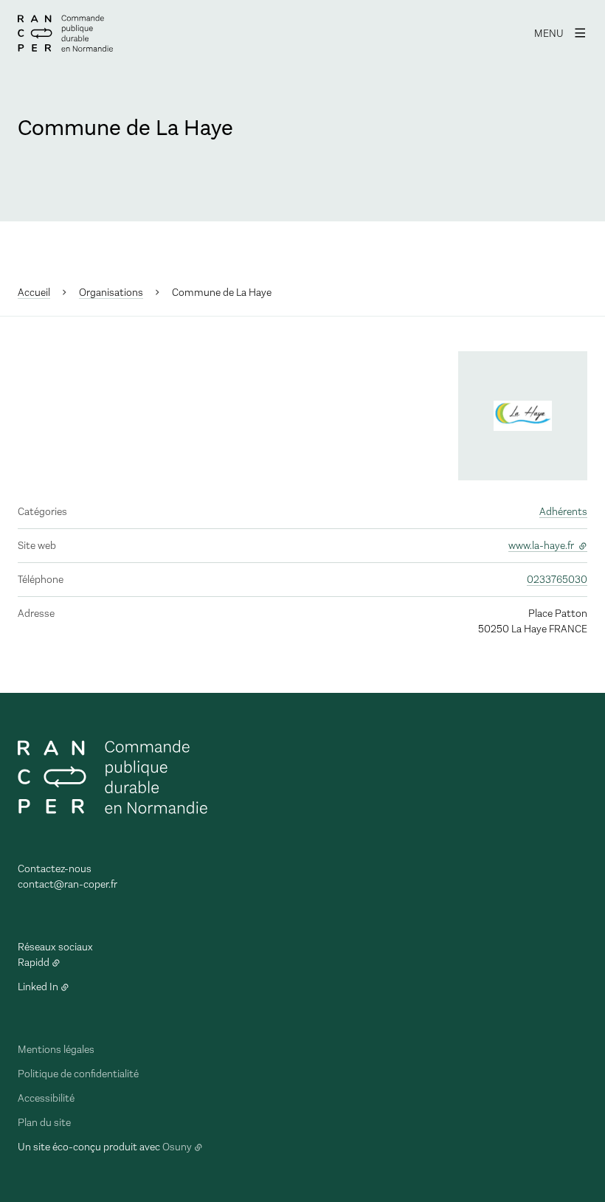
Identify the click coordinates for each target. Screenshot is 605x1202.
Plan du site (44, 1123)
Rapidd (33, 963)
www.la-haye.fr (547, 546)
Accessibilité (46, 1098)
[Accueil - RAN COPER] (65, 33)
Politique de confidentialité (78, 1074)
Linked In (38, 987)
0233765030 (557, 580)
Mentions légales (56, 1050)
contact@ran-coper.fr (67, 884)
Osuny (177, 1147)
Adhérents (563, 512)
